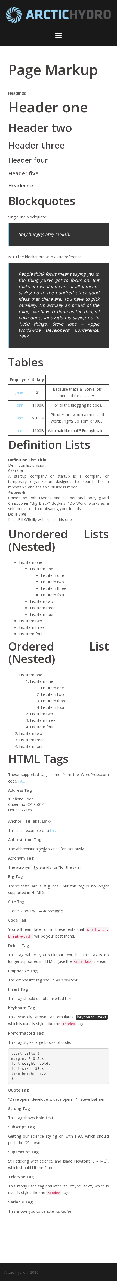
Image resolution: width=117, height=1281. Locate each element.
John (19, 405)
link (53, 830)
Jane (19, 392)
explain (50, 519)
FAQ (22, 781)
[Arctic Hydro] (58, 16)
